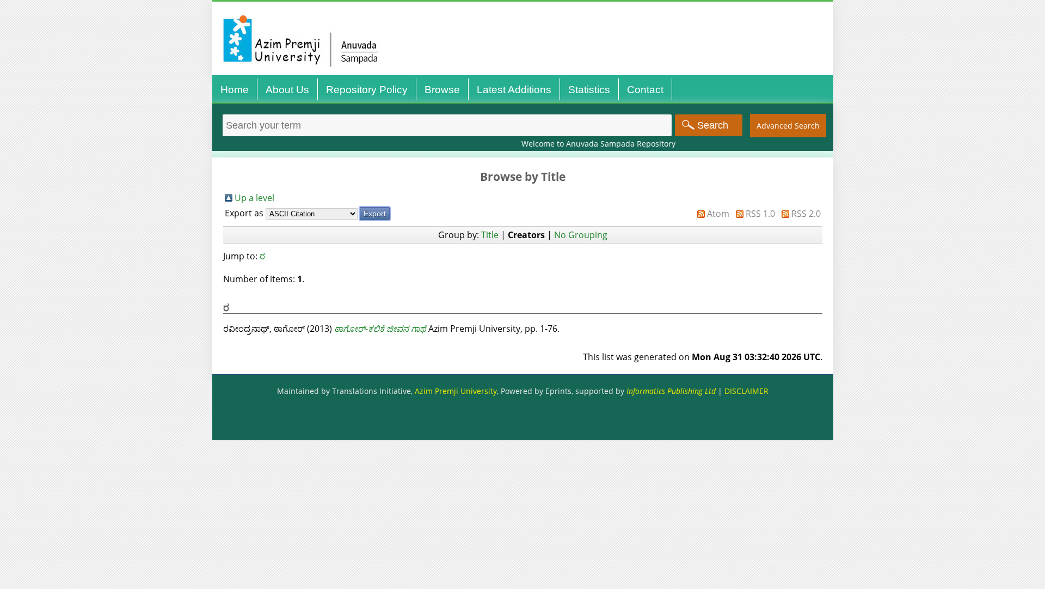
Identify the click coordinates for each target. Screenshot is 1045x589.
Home (234, 89)
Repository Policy (367, 89)
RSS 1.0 (760, 214)
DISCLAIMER (746, 391)
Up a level (254, 198)
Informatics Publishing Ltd (671, 391)
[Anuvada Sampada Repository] (525, 75)
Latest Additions (514, 89)
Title (490, 235)
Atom (718, 214)
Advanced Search (788, 125)
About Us (287, 89)
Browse (442, 89)
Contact (645, 89)
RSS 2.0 (806, 214)
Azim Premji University (456, 391)
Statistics (589, 89)
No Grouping (580, 235)
